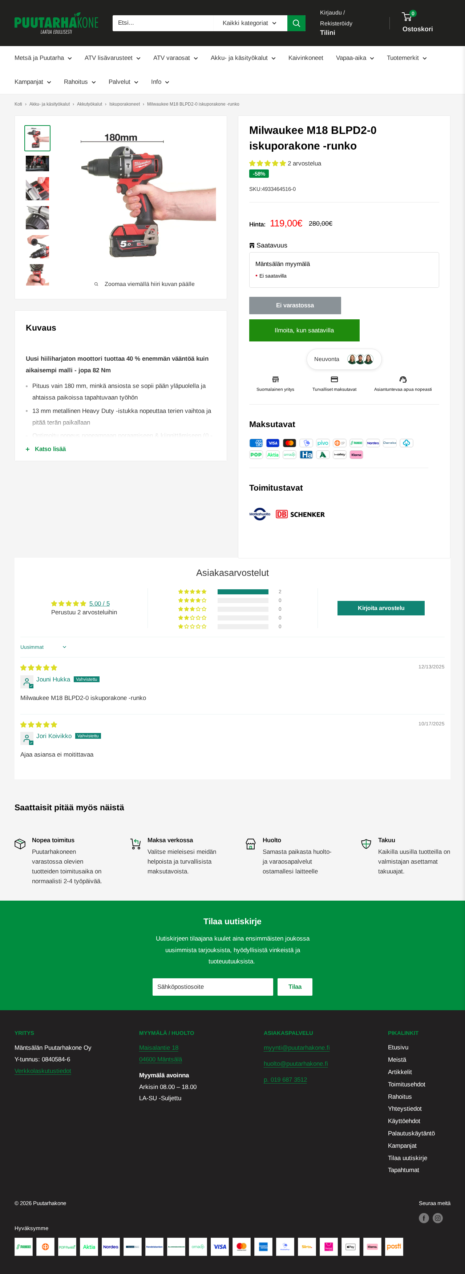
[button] (268, 163)
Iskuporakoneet (124, 104)
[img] (38, 667)
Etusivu (398, 1047)
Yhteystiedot (405, 1108)
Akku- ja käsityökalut (239, 57)
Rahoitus (76, 81)
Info (156, 81)
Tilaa (295, 986)
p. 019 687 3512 (285, 1079)
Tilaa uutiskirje (407, 1158)
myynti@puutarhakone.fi (297, 1047)
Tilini (327, 32)
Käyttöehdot (404, 1121)
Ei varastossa (295, 305)
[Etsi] (296, 23)
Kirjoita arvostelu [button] (381, 608)
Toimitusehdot (406, 1084)
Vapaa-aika (351, 57)
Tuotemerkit (403, 57)
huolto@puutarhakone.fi (296, 1063)
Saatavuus (271, 245)
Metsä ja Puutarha (39, 57)
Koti (18, 104)
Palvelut (119, 81)
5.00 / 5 (99, 603)
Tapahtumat (403, 1170)
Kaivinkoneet (305, 57)
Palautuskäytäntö (411, 1133)
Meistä (397, 1059)
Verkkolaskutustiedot (43, 1071)
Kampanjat (29, 81)
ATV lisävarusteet (109, 57)
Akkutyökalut (89, 104)
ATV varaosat (171, 57)
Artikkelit (400, 1072)
